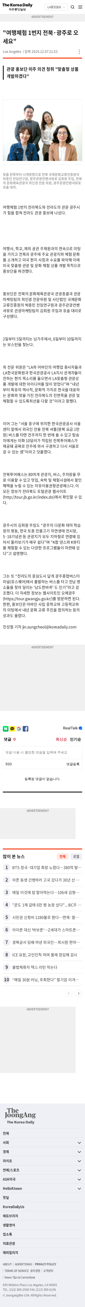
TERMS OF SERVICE (16, 1271)
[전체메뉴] (80, 7)
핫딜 (6, 1197)
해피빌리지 (10, 1252)
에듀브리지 (10, 1215)
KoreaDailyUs (13, 1206)
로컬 (76, 856)
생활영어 (9, 1225)
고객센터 (48, 1271)
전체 (63, 856)
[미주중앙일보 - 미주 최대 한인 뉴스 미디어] (17, 7)
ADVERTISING (23, 1264)
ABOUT (7, 1264)
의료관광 (9, 1243)
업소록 (7, 1234)
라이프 (7, 1160)
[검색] (73, 7)
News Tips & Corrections (19, 1277)
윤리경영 (35, 1271)
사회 (6, 1142)
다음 (78, 993)
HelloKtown (12, 1188)
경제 (6, 1151)
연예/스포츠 (11, 1170)
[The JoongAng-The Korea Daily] (20, 1116)
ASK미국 (9, 1179)
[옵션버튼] (79, 52)
